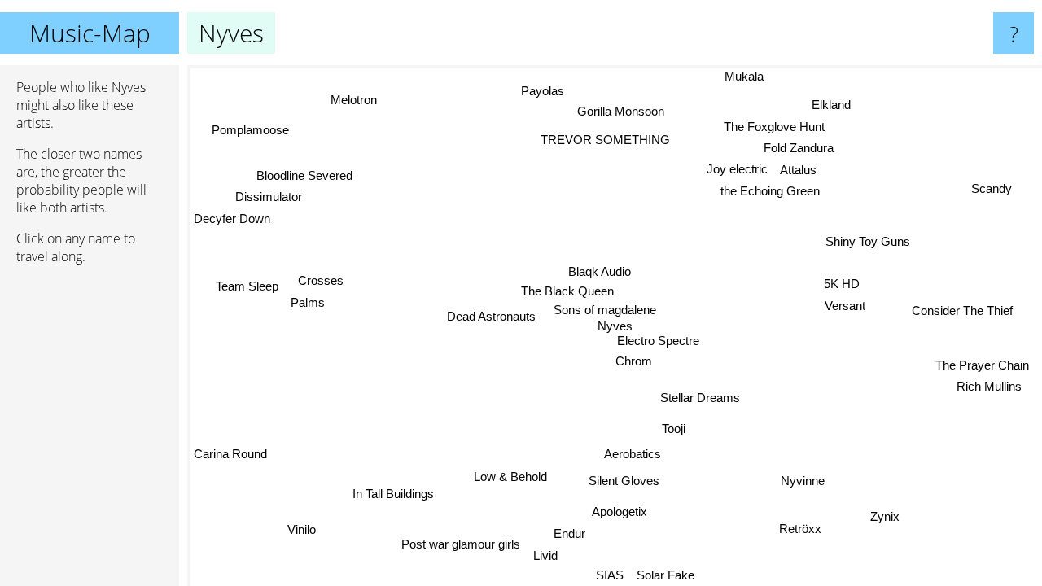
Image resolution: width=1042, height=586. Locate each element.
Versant (845, 306)
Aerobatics (631, 454)
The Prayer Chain (983, 363)
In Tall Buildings (394, 494)
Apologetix (619, 511)
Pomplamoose (249, 131)
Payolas (541, 92)
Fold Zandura (799, 148)
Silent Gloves (624, 481)
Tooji (673, 428)
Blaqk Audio (599, 271)
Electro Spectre (658, 341)
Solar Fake (666, 575)
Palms (308, 302)
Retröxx (799, 529)
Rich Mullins (990, 384)
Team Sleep (248, 285)
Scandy (992, 190)
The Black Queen (567, 291)
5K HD (842, 284)
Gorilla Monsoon (620, 107)
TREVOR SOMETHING (603, 139)
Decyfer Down (232, 218)
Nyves (615, 326)
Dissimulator (268, 196)
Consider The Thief (962, 311)
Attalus (799, 170)
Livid (542, 555)
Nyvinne (802, 481)
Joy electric (737, 169)
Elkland (832, 105)
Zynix (883, 517)
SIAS (610, 575)
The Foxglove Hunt (775, 127)
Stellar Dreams (700, 398)
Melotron (352, 100)
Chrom (633, 362)
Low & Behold (509, 476)
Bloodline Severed (305, 175)
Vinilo (302, 530)
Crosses (321, 279)
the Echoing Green (770, 192)
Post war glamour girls (458, 543)
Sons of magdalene (606, 310)
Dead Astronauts (491, 316)
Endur (568, 533)
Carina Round (230, 454)
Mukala (744, 76)
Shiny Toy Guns (867, 240)
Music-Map (90, 33)
